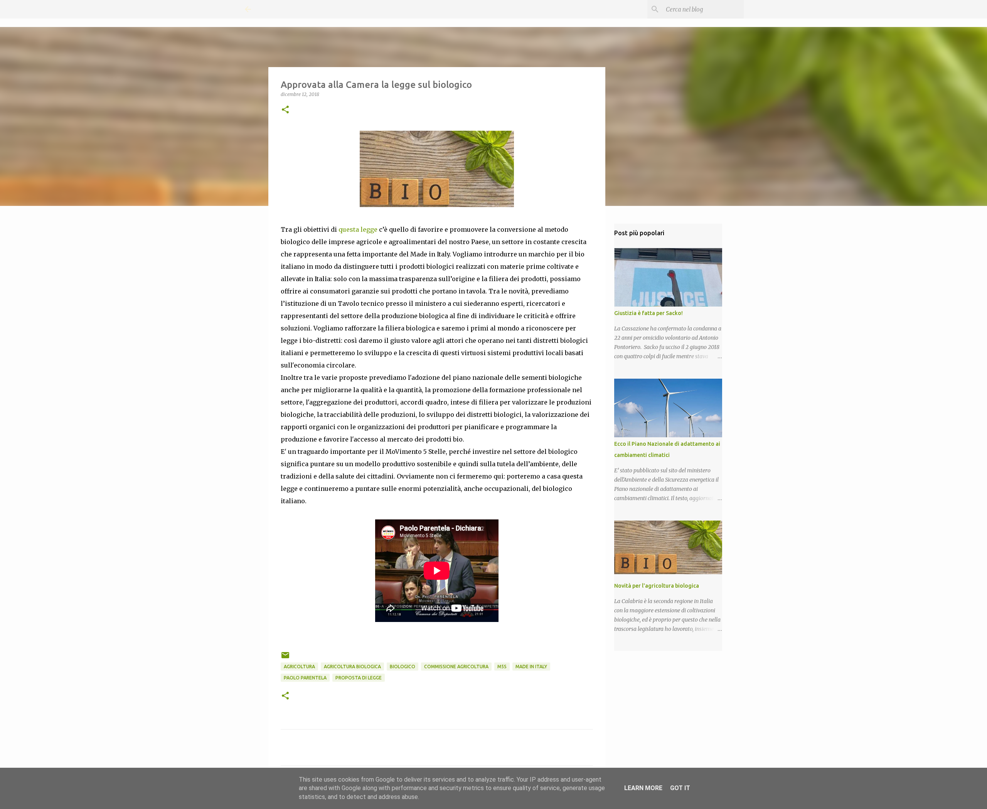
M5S (502, 666)
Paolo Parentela (305, 677)
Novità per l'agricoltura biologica (656, 586)
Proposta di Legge (358, 677)
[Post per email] (285, 658)
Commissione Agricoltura (456, 666)
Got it (680, 788)
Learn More (643, 788)
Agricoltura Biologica (352, 666)
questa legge (358, 229)
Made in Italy (531, 666)
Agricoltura (299, 666)
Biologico (402, 666)
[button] (285, 110)
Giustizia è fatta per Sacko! (648, 313)
